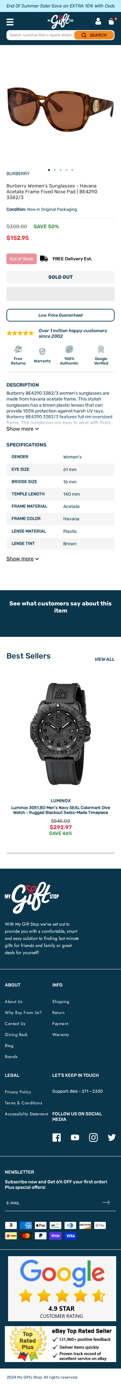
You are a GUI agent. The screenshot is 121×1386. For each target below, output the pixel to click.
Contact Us (15, 1023)
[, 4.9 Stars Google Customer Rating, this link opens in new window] (62, 1288)
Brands (11, 1057)
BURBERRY (18, 173)
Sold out (60, 277)
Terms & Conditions (23, 1103)
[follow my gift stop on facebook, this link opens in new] (56, 1140)
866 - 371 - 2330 (86, 1091)
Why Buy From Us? (23, 1012)
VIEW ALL (105, 659)
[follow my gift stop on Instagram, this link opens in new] (93, 1140)
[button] (60, 294)
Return (58, 1012)
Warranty (60, 1034)
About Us (13, 1001)
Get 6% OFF (59, 1182)
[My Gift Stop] (32, 884)
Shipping (60, 1001)
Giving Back (16, 1034)
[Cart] (111, 21)
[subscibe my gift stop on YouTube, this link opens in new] (75, 1140)
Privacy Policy (18, 1092)
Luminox (61, 801)
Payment (60, 1023)
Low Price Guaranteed (60, 315)
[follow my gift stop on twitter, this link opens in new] (111, 1140)
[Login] (98, 22)
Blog (9, 1045)
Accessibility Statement (26, 1114)
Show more (20, 429)
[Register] (106, 1203)
